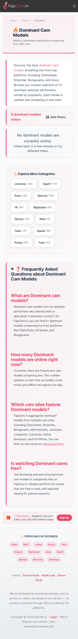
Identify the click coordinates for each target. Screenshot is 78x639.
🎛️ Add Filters (56, 117)
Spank (44, 231)
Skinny (22, 219)
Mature (19, 552)
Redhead (54, 559)
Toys (44, 242)
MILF (26, 544)
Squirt (50, 184)
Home (13, 20)
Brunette (38, 559)
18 (19, 207)
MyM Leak (48, 575)
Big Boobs (34, 552)
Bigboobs (43, 207)
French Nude (31, 575)
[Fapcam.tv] (16, 6)
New (45, 219)
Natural (46, 195)
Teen (21, 231)
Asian (14, 544)
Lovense (24, 184)
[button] (74, 6)
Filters (25, 20)
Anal (21, 195)
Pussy (21, 242)
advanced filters (53, 444)
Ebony (51, 544)
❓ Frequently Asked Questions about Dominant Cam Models (38, 274)
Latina (38, 544)
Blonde (23, 559)
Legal (53, 616)
